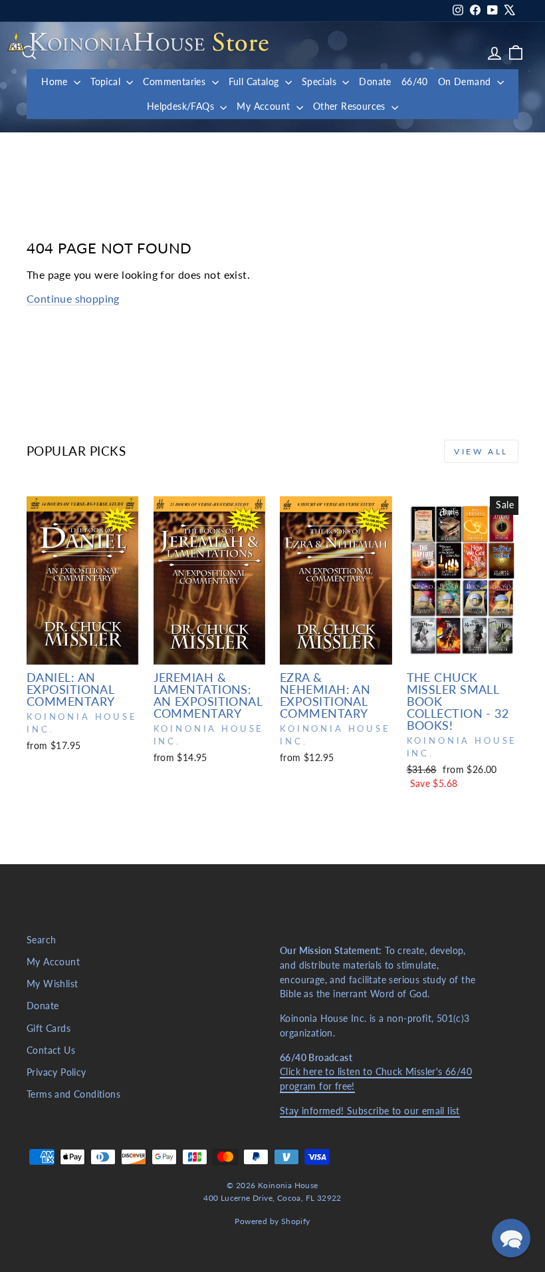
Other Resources (350, 106)
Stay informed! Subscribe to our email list (370, 1111)
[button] (511, 1238)
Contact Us (51, 1050)
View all (481, 451)
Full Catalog (255, 81)
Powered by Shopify (272, 1221)
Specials (321, 81)
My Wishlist (52, 984)
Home (55, 81)
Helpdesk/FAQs (182, 106)
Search (41, 940)
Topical (106, 81)
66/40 (414, 81)
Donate (375, 81)
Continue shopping (73, 298)
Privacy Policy (56, 1072)
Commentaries (175, 81)
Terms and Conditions (73, 1094)
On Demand (466, 81)
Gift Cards (48, 1028)
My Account (264, 106)
